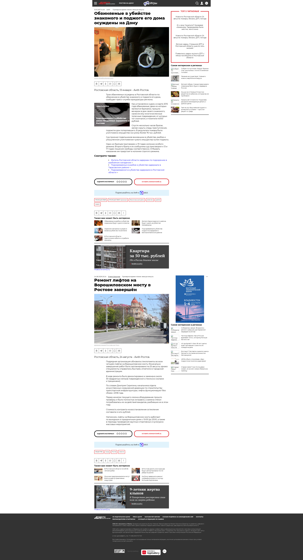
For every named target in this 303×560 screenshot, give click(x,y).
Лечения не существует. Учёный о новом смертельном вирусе (193, 77)
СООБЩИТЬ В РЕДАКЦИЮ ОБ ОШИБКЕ (151, 519)
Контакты (199, 517)
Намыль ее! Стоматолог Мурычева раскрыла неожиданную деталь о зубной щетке (194, 101)
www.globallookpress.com (103, 78)
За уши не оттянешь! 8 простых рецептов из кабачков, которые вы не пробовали (195, 94)
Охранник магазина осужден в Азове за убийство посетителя (115, 230)
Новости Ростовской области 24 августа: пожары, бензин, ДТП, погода (190, 18)
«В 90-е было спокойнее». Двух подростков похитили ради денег (193, 360)
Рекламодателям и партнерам (123, 519)
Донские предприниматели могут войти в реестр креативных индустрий (117, 478)
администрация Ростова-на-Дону (106, 345)
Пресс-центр (137, 517)
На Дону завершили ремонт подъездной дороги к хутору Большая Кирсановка (152, 478)
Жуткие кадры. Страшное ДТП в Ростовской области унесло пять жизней (190, 46)
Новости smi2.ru (102, 269)
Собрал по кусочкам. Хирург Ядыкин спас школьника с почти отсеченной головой (195, 70)
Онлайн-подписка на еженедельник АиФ (178, 517)
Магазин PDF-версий (152, 517)
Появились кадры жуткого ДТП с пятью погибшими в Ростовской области (189, 56)
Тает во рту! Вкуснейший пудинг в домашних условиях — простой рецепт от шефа (193, 109)
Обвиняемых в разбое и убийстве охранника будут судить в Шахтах (116, 222)
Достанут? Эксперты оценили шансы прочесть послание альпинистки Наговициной (195, 353)
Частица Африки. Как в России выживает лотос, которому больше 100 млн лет (194, 337)
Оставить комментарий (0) (151, 182)
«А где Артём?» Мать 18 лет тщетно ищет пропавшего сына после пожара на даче (194, 345)
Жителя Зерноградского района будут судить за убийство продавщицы (154, 223)
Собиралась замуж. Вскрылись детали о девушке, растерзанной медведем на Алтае (193, 330)
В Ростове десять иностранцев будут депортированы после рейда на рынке (153, 471)
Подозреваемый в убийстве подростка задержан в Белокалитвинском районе (152, 230)
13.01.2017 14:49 (99, 10)
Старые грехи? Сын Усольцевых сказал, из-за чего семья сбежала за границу (194, 369)
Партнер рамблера (132, 551)
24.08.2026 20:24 (100, 276)
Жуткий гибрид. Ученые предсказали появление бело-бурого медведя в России (195, 86)
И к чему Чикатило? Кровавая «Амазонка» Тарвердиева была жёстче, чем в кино (189, 27)
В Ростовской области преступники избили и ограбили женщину (116, 238)
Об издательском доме (121, 517)
